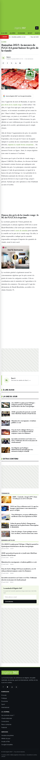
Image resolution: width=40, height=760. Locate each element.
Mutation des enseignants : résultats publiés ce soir (19, 562)
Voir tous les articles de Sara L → (20, 380)
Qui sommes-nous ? (7, 715)
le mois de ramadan (21, 230)
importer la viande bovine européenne (20, 144)
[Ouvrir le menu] (37, 28)
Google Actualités (7, 744)
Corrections (5, 721)
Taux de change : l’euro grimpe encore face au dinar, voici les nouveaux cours (24, 532)
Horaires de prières (7, 735)
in (16, 687)
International (5, 707)
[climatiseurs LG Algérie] (20, 257)
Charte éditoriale (6, 718)
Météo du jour (5, 738)
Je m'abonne (9, 601)
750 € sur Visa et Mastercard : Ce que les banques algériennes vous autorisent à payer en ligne (24, 508)
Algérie (12, 33)
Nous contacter (6, 724)
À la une (4, 33)
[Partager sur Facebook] (7, 63)
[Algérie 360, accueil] (20, 28)
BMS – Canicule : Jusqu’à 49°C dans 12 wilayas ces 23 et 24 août (25, 498)
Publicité (4, 727)
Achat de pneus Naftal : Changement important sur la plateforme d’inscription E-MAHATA (24, 525)
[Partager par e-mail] (20, 63)
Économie (21, 33)
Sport (30, 33)
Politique (4, 698)
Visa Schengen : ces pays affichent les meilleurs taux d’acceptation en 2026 (24, 515)
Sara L (9, 57)
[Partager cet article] (3, 63)
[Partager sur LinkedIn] (16, 63)
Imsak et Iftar (5, 741)
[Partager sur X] (11, 63)
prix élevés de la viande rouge (11, 104)
